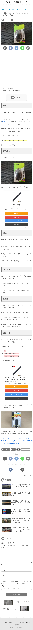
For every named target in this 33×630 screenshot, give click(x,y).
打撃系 (13, 449)
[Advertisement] (16, 68)
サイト (3, 575)
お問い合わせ (8, 622)
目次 (16, 97)
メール (3, 570)
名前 (2, 564)
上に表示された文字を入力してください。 (13, 588)
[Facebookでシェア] (11, 48)
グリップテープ (6, 449)
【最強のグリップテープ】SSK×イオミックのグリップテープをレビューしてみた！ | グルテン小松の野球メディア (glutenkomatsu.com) (16, 441)
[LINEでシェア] (22, 48)
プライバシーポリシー (24, 622)
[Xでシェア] (5, 48)
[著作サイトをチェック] (11, 470)
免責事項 (16, 625)
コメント (4, 547)
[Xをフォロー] (22, 470)
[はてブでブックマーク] (16, 48)
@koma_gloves (6, 121)
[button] (28, 48)
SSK (19, 449)
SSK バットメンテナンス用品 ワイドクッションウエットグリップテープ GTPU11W (16, 204)
